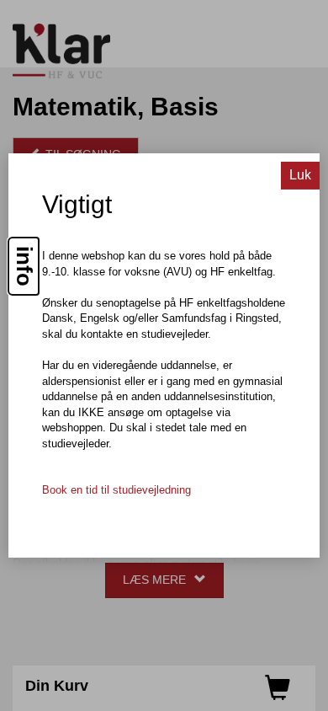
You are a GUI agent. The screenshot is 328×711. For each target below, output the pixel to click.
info (24, 266)
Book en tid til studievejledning (116, 490)
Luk (300, 175)
